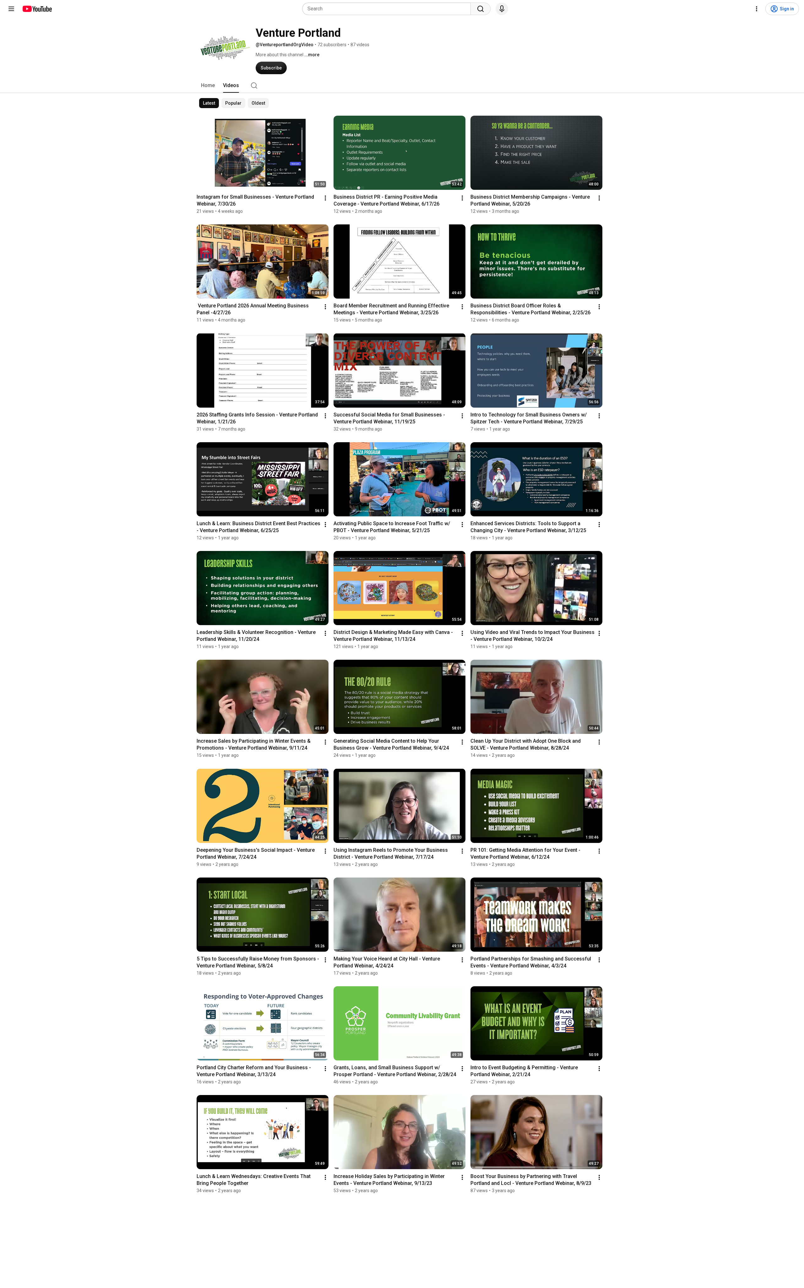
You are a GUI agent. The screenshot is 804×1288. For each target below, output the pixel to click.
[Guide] (11, 9)
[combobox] (388, 9)
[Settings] (756, 9)
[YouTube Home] (37, 9)
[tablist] (402, 85)
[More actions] (325, 198)
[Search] (480, 9)
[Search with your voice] (502, 9)
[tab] (207, 85)
